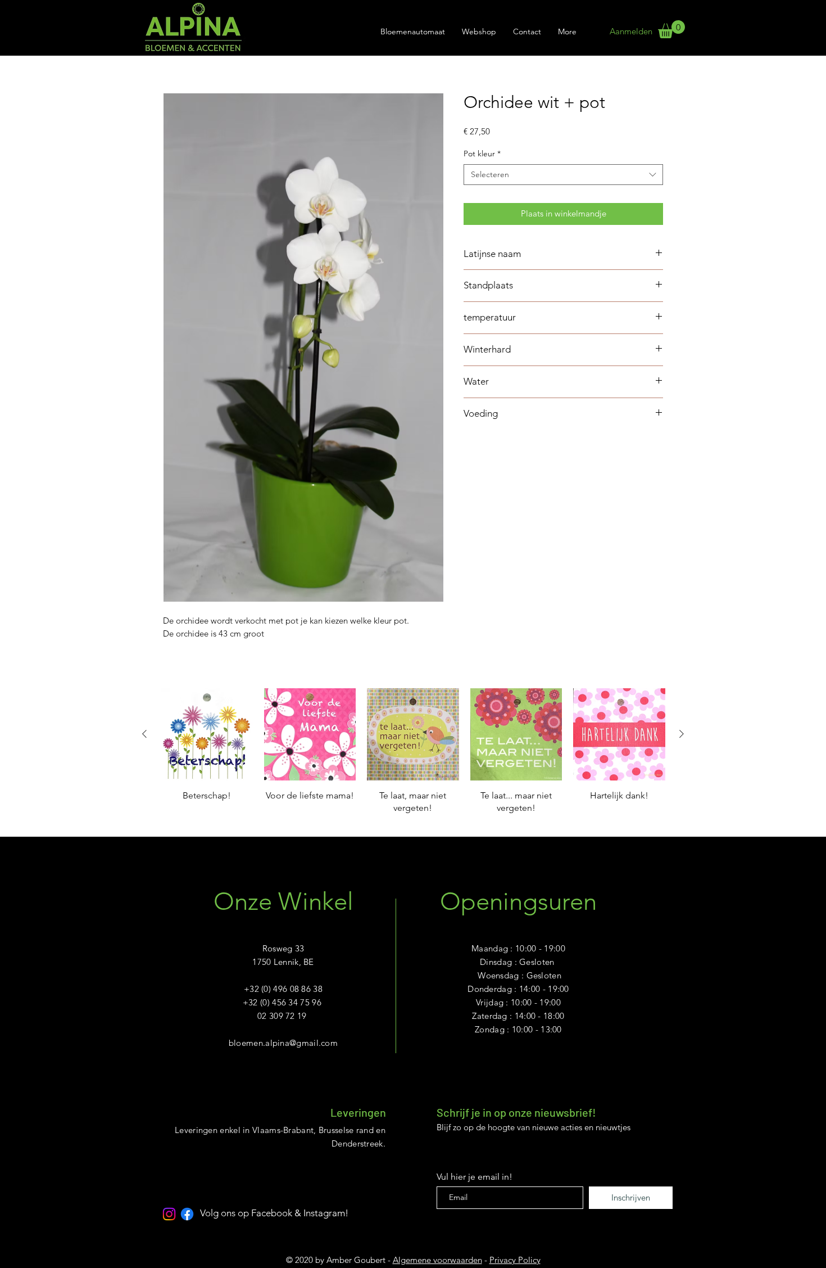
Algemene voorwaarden (437, 1260)
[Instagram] (169, 1214)
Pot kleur (482, 153)
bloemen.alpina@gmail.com (283, 1042)
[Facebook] (187, 1214)
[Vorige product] (144, 734)
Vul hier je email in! (474, 1176)
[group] (413, 758)
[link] (671, 29)
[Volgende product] (681, 734)
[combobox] (563, 175)
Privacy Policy (515, 1260)
